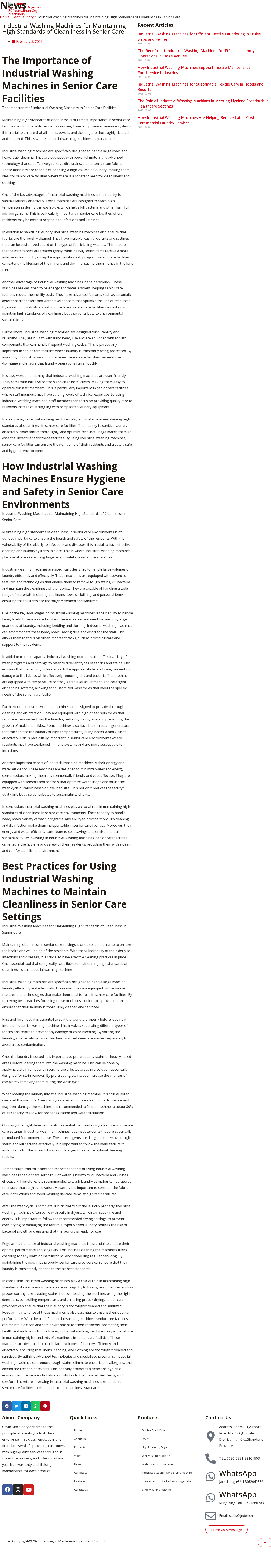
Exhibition (225, 8)
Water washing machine (157, 1464)
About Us (122, 8)
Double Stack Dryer (154, 1430)
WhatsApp (238, 1473)
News (179, 8)
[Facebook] (7, 1489)
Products (144, 8)
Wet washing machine (156, 1456)
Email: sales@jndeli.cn (236, 1515)
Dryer (145, 1439)
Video (163, 8)
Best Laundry (23, 17)
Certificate (200, 8)
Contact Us (249, 8)
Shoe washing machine (157, 1489)
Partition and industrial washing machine (168, 1481)
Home (103, 8)
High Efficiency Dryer (155, 1447)
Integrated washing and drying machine (167, 1472)
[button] (7, 1406)
